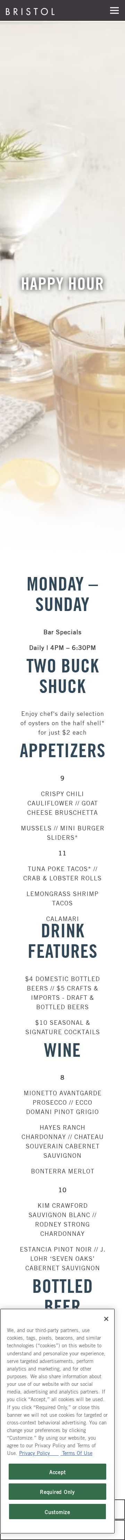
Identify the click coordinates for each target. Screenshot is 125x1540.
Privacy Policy (39, 1452)
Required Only (57, 1491)
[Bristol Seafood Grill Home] (30, 10)
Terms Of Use (76, 1452)
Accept (57, 1471)
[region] (57, 1421)
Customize (57, 1511)
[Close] (106, 1318)
